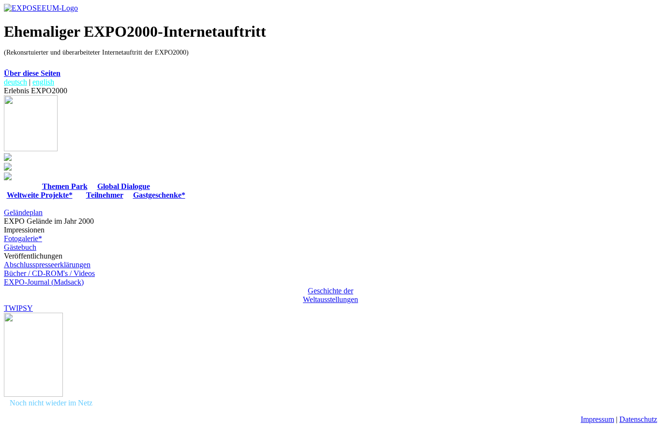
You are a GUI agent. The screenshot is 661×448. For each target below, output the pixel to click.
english (43, 82)
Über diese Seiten (32, 73)
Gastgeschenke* (159, 195)
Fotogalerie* (23, 238)
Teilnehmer (104, 195)
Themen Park (65, 186)
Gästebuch (20, 247)
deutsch (15, 82)
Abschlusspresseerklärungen (47, 264)
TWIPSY (18, 308)
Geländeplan (23, 212)
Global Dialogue (123, 186)
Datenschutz (638, 419)
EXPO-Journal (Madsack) (44, 282)
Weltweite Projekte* (40, 195)
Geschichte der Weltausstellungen (330, 295)
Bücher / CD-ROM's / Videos (49, 273)
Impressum (597, 419)
